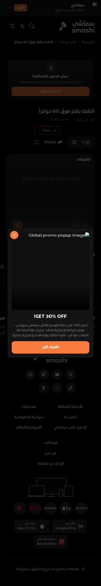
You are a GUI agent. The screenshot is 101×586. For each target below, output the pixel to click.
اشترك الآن (50, 347)
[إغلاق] (14, 235)
